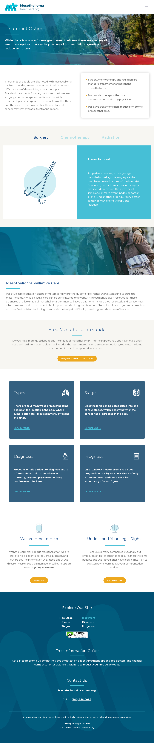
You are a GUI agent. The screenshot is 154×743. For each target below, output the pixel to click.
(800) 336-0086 (44, 567)
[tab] (41, 137)
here (76, 664)
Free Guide (66, 617)
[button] (146, 6)
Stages (65, 626)
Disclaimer (84, 723)
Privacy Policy (71, 723)
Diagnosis (88, 622)
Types (66, 622)
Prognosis (88, 626)
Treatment (88, 617)
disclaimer (105, 717)
